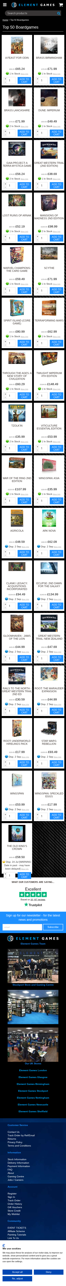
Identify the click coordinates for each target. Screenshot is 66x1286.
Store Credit (14, 1210)
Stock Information (17, 1159)
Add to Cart (24, 80)
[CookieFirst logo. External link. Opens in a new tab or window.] (4, 1245)
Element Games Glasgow (33, 1077)
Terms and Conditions (19, 1145)
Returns (12, 1138)
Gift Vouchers (15, 1207)
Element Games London (33, 1070)
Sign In (11, 1197)
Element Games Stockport (33, 1090)
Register (12, 1193)
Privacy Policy (15, 1142)
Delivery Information (18, 1162)
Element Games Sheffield (33, 1111)
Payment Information (19, 1166)
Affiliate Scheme (16, 1231)
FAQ (10, 1169)
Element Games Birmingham (33, 1084)
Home (5, 20)
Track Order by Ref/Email (21, 1135)
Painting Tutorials (17, 1234)
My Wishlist (14, 1214)
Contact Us (13, 1132)
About (11, 1173)
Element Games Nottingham (33, 1097)
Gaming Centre (16, 1176)
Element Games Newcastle (33, 1104)
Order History (15, 1203)
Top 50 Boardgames (19, 20)
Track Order (14, 1200)
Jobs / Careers (15, 1180)
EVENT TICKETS (17, 1227)
